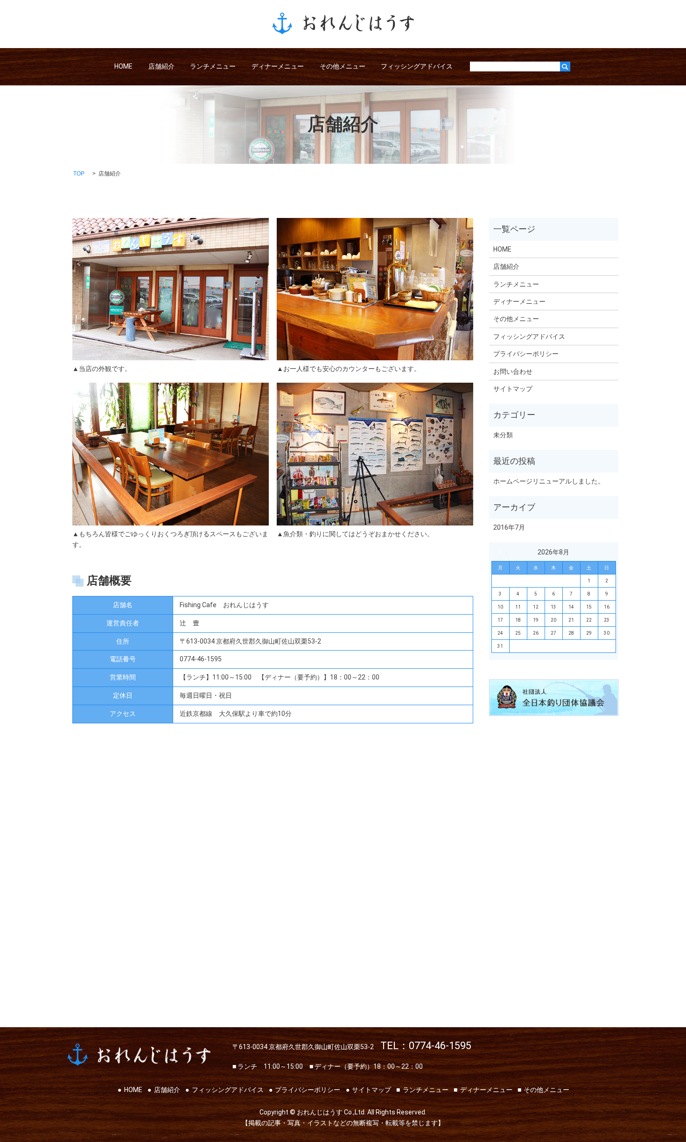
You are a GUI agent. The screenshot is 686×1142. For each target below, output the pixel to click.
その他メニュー (342, 66)
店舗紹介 (161, 66)
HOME (123, 66)
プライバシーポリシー (526, 353)
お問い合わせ (512, 371)
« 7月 (502, 551)
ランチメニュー (213, 66)
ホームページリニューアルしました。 (548, 481)
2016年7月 (509, 527)
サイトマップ (512, 388)
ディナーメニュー (278, 66)
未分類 (503, 435)
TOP (78, 173)
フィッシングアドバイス (417, 66)
